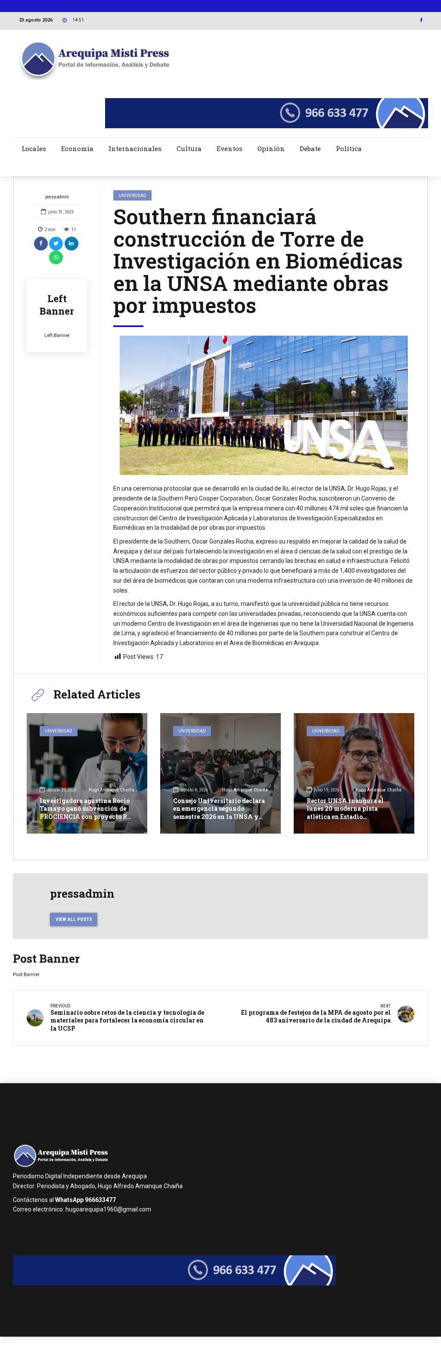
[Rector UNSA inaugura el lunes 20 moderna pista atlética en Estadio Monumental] (354, 773)
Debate (310, 148)
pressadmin (57, 197)
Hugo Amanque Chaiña (111, 790)
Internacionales (135, 148)
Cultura (189, 148)
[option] (264, 406)
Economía (77, 148)
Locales (34, 148)
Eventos (229, 148)
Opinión (271, 148)
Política (349, 148)
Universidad (132, 195)
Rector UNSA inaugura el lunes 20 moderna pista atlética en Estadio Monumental (345, 812)
